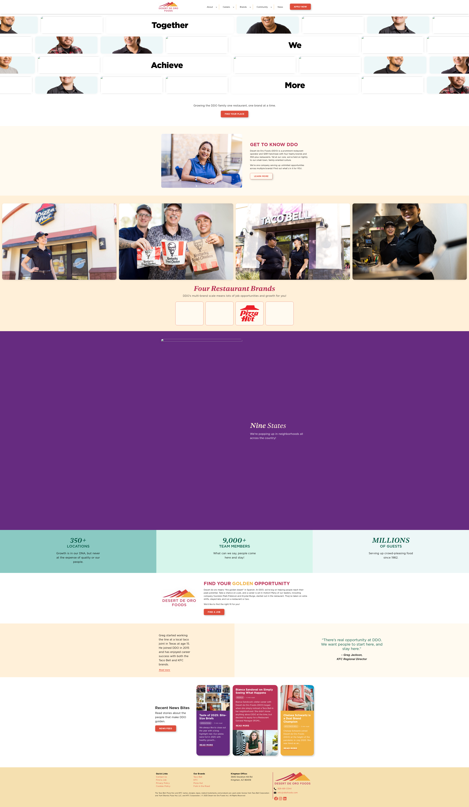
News (280, 7)
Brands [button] (243, 7)
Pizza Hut (198, 783)
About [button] (210, 7)
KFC (195, 780)
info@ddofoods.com (288, 792)
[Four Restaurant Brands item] (189, 313)
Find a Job (161, 780)
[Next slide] (239, 161)
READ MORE (206, 745)
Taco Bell (197, 776)
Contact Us (161, 776)
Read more (164, 670)
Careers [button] (226, 7)
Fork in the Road (201, 786)
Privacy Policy (163, 783)
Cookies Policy (163, 786)
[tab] (196, 186)
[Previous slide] (164, 161)
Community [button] (262, 7)
